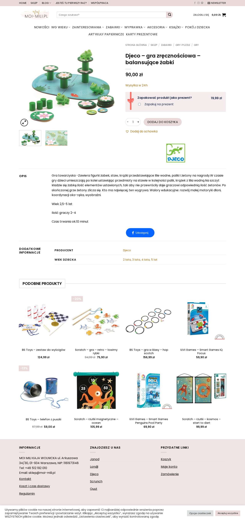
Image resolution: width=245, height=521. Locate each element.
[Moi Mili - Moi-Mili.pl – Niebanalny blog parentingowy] (35, 15)
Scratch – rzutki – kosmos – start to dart (201, 421)
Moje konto (169, 466)
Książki (174, 27)
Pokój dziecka (197, 27)
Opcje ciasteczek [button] (200, 513)
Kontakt (25, 479)
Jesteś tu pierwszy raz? (71, 3)
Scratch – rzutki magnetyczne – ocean (96, 421)
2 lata (127, 260)
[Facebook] (140, 232)
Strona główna (136, 45)
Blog (45, 3)
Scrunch (96, 481)
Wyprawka (133, 27)
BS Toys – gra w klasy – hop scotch (149, 351)
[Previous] (26, 85)
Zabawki (113, 27)
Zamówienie (170, 474)
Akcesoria (156, 27)
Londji (94, 466)
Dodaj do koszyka (163, 122)
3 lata (136, 260)
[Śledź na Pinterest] (202, 3)
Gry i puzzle (183, 45)
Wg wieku (59, 27)
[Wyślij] (169, 15)
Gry (196, 45)
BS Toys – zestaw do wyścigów (43, 350)
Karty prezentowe (142, 34)
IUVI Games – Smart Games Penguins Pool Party (149, 421)
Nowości (41, 27)
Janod (94, 459)
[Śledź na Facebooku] (195, 3)
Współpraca (100, 3)
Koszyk (166, 459)
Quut (93, 489)
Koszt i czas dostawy (34, 486)
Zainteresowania (86, 27)
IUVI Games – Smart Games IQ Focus (201, 351)
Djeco (127, 250)
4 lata (145, 260)
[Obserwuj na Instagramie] (198, 3)
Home (22, 3)
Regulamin (27, 493)
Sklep (34, 3)
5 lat (154, 260)
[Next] (112, 85)
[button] (217, 3)
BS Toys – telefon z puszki (43, 419)
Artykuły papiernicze (106, 34)
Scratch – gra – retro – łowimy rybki (96, 351)
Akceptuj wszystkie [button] (228, 513)
